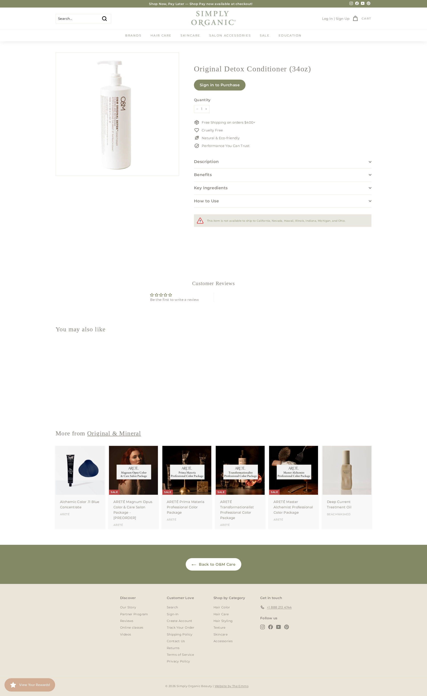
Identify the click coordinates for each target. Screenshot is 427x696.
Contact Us (176, 641)
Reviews (126, 621)
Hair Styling (223, 621)
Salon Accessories (230, 35)
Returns (173, 648)
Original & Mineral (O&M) (77, 410)
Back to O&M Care (217, 564)
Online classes (131, 628)
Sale (265, 35)
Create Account (179, 621)
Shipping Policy (180, 634)
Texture (220, 628)
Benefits (203, 174)
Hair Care (161, 35)
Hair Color (222, 607)
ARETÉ (65, 514)
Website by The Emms (231, 686)
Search (172, 607)
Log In (327, 18)
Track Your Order (180, 628)
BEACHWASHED (338, 514)
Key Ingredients (211, 187)
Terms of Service (180, 655)
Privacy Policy (178, 661)
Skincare (190, 35)
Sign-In (173, 614)
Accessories (223, 641)
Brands (133, 35)
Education (290, 35)
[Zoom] (117, 114)
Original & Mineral (114, 433)
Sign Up (343, 18)
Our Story (128, 607)
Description (206, 161)
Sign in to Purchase (220, 85)
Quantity (202, 100)
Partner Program (134, 614)
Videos (125, 634)
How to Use (206, 201)
